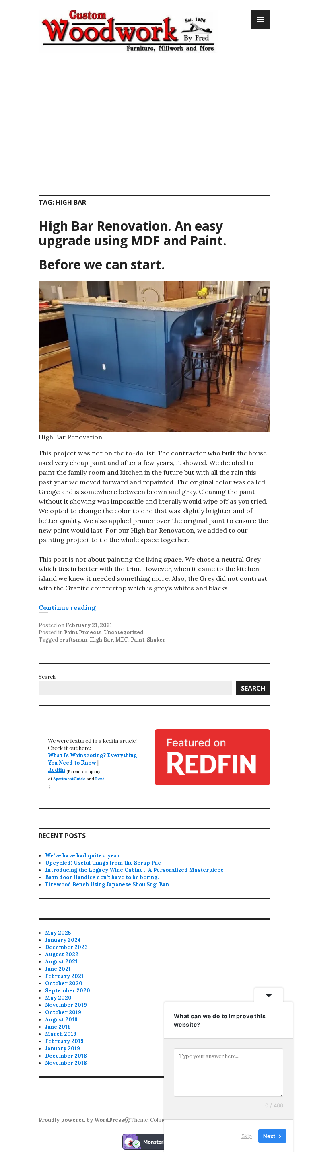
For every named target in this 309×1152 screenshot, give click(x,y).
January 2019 (62, 1048)
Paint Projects (82, 632)
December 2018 (66, 1055)
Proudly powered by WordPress (81, 1120)
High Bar (101, 639)
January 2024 (63, 940)
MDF (121, 639)
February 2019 (64, 1041)
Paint (137, 639)
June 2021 (58, 968)
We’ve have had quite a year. (83, 855)
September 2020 (67, 990)
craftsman (73, 639)
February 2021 (64, 976)
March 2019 (60, 1034)
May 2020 (58, 997)
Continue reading (67, 607)
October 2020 (63, 983)
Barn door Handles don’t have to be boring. (102, 877)
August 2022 (61, 954)
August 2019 (61, 1019)
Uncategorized (124, 632)
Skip (246, 1135)
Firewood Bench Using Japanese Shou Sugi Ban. (107, 884)
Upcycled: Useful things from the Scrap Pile (103, 862)
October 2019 (63, 1012)
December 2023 (66, 947)
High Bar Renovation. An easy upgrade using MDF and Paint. (133, 233)
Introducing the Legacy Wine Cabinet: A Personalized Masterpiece (134, 870)
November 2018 (66, 1063)
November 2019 (66, 1005)
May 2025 (58, 932)
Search (47, 677)
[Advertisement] (156, 119)
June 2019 (58, 1026)
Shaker (156, 639)
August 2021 (61, 961)
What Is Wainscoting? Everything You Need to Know (92, 759)
